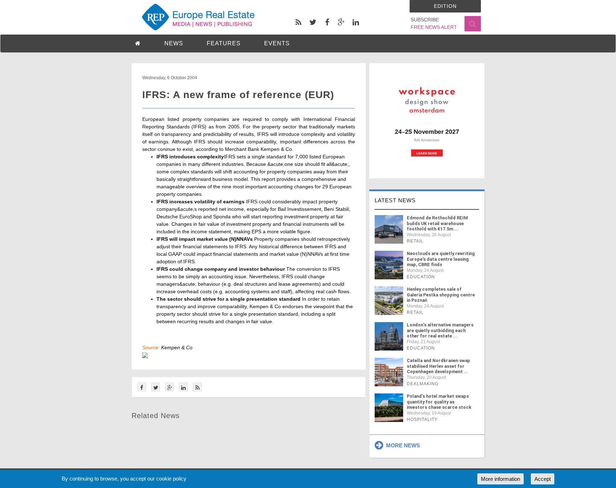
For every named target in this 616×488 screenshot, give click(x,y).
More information (500, 479)
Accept (542, 479)
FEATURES (224, 43)
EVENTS (277, 43)
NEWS (173, 43)
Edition (445, 6)
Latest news (395, 200)
